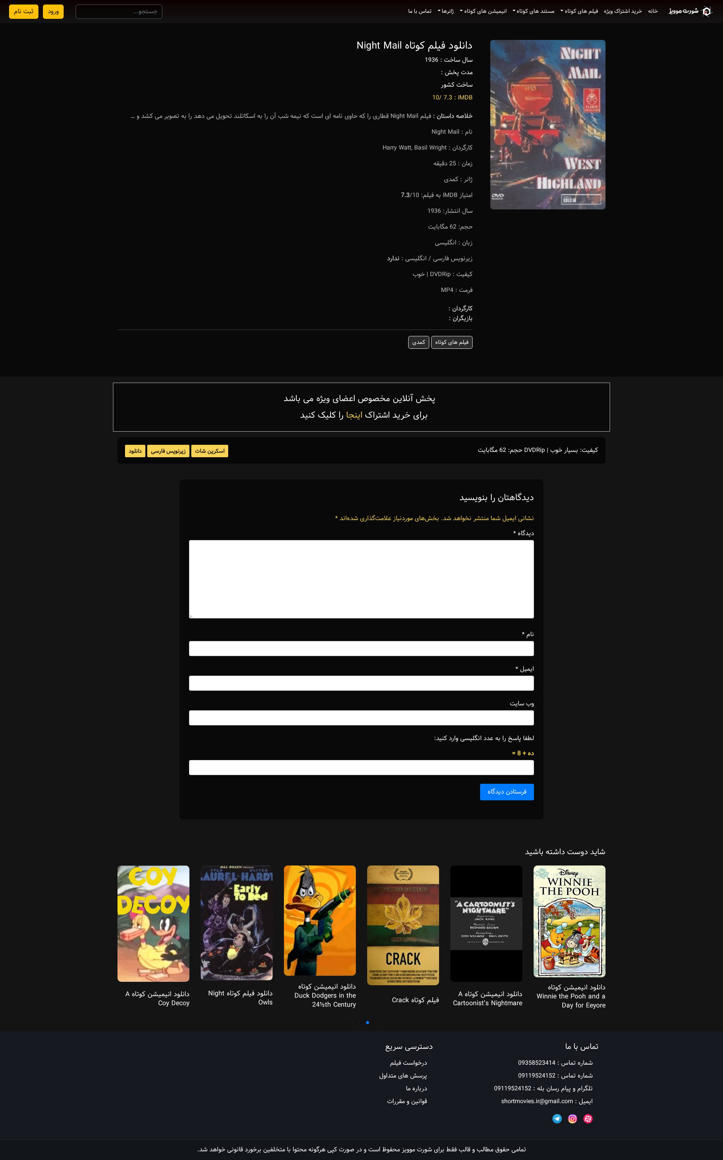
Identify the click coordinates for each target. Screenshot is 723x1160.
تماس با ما (420, 11)
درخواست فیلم (408, 1063)
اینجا (354, 415)
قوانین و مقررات (407, 1101)
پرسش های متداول (403, 1076)
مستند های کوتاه (535, 11)
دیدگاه (523, 533)
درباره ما (416, 1089)
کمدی (418, 342)
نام (528, 634)
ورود (53, 11)
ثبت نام (24, 11)
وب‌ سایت (522, 703)
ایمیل (525, 669)
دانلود (135, 451)
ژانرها (448, 11)
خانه (653, 11)
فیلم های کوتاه (581, 11)
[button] (373, 1022)
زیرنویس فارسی (168, 451)
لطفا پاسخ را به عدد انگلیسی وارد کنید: (484, 738)
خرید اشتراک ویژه (623, 11)
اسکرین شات (209, 451)
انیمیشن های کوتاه (485, 11)
